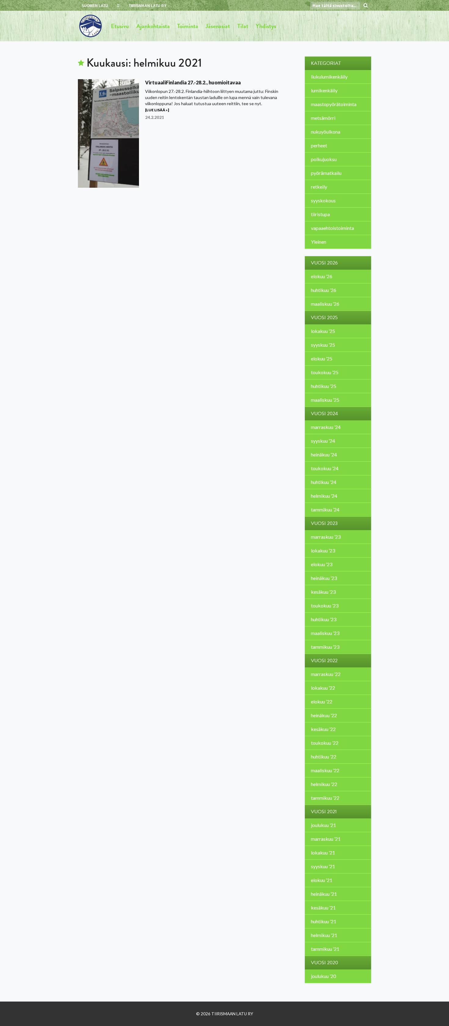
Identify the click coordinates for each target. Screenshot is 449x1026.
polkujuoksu (324, 159)
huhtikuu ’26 (323, 290)
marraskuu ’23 (326, 537)
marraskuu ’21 (326, 839)
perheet (319, 145)
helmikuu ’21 (324, 935)
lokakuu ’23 (323, 550)
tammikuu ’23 (325, 647)
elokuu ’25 (321, 358)
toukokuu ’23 (324, 605)
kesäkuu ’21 (323, 907)
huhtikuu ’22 (323, 756)
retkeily (319, 187)
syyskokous (323, 200)
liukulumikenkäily (329, 76)
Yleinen (318, 242)
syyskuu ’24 (323, 441)
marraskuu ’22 (326, 674)
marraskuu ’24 (326, 427)
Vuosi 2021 (324, 811)
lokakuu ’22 (323, 688)
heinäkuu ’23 (324, 578)
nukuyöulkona (325, 132)
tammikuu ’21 (325, 949)
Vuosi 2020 (324, 962)
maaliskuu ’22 (325, 770)
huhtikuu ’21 (323, 921)
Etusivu (120, 26)
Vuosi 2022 (324, 660)
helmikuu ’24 (324, 496)
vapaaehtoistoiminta (332, 228)
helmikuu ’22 (324, 784)
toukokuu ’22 (324, 743)
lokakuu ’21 (323, 852)
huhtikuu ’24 (323, 482)
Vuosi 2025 (324, 317)
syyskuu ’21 (323, 866)
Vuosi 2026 (324, 263)
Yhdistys (266, 26)
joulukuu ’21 (323, 825)
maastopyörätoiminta (333, 104)
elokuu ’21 (321, 880)
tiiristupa (320, 214)
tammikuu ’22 (325, 798)
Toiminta (187, 26)
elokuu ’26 (321, 276)
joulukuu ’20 (323, 976)
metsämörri (323, 118)
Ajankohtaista (153, 26)
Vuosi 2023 (324, 523)
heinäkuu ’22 (324, 715)
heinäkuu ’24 (324, 454)
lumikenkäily (324, 90)
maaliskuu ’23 (325, 633)
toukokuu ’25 (324, 372)
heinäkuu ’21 (324, 894)
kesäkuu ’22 (323, 729)
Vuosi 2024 (324, 413)
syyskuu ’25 (323, 345)
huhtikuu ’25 (323, 386)
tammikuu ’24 (325, 509)
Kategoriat (326, 63)
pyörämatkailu (326, 173)
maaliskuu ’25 (325, 400)
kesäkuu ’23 (323, 592)
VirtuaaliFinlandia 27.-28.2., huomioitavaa (193, 82)
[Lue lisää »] (157, 110)
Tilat (242, 26)
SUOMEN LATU (95, 6)
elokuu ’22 (321, 701)
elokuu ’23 (321, 564)
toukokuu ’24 (324, 468)
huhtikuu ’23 (323, 619)
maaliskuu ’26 (325, 304)
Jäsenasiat (218, 26)
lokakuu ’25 (323, 331)
